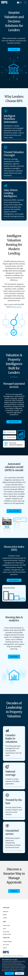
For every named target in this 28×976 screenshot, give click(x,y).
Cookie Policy (22, 970)
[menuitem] (19, 2)
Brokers (5, 914)
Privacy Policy (6, 925)
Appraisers (5, 911)
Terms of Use (6, 931)
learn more (17, 307)
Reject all (19, 973)
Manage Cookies (7, 934)
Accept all (9, 973)
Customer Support (7, 941)
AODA (4, 928)
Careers (5, 947)
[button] (25, 2)
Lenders (5, 917)
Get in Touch (6, 944)
